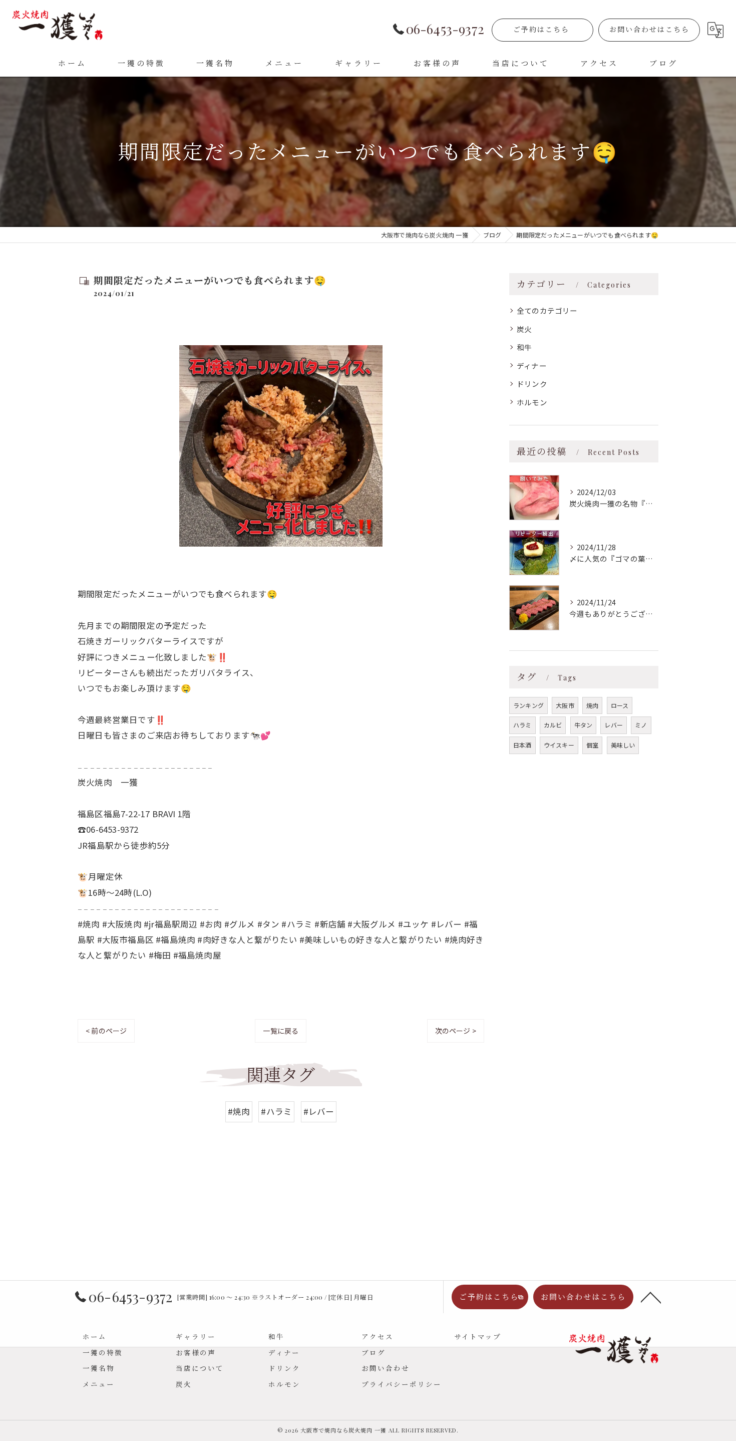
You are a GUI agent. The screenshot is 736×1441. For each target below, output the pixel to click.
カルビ (553, 725)
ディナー (532, 365)
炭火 (524, 329)
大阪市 (565, 705)
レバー (613, 725)
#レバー (318, 1111)
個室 (592, 745)
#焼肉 (239, 1111)
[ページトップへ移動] (651, 1297)
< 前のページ (106, 1031)
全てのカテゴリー (547, 310)
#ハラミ (276, 1111)
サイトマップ (477, 1336)
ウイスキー (559, 745)
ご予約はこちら (541, 29)
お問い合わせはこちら (649, 29)
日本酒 (522, 745)
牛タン (583, 725)
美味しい (623, 745)
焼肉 (592, 705)
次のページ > (455, 1031)
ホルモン (532, 402)
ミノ (641, 725)
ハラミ (522, 725)
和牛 (524, 347)
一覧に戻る (280, 1031)
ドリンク (532, 383)
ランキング (528, 705)
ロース (620, 705)
